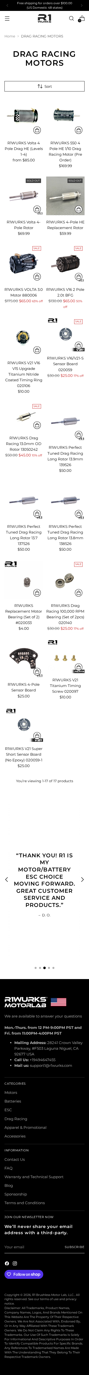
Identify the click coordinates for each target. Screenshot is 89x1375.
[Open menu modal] (7, 18)
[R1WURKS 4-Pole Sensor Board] (23, 658)
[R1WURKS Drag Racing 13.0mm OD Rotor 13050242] (23, 416)
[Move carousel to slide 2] (40, 968)
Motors (10, 1092)
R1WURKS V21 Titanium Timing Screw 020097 (65, 686)
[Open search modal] (71, 18)
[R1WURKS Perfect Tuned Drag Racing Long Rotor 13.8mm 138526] (65, 500)
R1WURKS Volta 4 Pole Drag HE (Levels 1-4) (24, 149)
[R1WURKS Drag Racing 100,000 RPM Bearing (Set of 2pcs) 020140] (65, 579)
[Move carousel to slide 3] (44, 968)
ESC (8, 1109)
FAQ (8, 1168)
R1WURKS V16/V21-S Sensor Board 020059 (65, 364)
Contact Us (14, 1159)
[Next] (81, 5)
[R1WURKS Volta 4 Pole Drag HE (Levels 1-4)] (23, 116)
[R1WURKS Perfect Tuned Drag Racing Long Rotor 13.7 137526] (23, 500)
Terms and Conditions (24, 1202)
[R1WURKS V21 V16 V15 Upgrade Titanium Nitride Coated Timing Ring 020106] (23, 336)
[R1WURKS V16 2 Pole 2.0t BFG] (65, 263)
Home (9, 36)
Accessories (14, 1136)
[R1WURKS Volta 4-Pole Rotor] (23, 196)
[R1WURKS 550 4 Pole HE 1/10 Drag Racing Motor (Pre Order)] (65, 116)
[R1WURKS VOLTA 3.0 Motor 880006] (23, 263)
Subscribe (75, 1247)
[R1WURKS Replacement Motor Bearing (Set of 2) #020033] (23, 579)
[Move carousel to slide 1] (36, 968)
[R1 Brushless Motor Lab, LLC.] (44, 18)
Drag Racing (15, 1118)
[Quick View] (37, 130)
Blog (8, 1185)
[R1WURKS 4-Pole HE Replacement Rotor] (65, 196)
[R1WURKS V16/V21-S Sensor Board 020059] (65, 334)
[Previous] (7, 5)
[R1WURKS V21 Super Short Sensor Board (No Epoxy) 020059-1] (23, 725)
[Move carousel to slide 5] (53, 968)
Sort (48, 86)
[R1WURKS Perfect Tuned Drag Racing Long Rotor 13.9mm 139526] (65, 421)
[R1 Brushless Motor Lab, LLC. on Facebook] (7, 1264)
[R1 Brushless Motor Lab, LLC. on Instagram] (15, 1264)
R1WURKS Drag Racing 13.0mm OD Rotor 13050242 (23, 444)
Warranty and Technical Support (34, 1176)
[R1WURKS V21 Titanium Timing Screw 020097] (65, 656)
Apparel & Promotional (25, 1127)
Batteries (12, 1101)
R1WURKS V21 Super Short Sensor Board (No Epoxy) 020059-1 (24, 754)
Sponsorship (15, 1194)
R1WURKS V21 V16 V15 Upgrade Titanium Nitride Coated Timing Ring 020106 (23, 374)
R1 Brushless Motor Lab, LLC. (53, 1295)
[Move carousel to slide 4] (49, 968)
